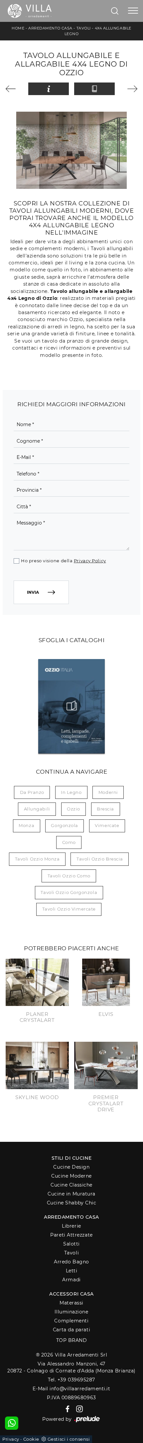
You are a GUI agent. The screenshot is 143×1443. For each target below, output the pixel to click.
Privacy (10, 1439)
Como (69, 842)
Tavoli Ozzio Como (69, 875)
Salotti (71, 1244)
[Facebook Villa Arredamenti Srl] (66, 1408)
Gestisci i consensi (69, 1439)
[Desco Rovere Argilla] (14, 89)
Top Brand (71, 1340)
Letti (71, 1271)
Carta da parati (71, 1330)
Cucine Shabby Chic (71, 1203)
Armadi (71, 1280)
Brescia (105, 808)
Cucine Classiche (71, 1185)
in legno (71, 792)
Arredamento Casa (50, 28)
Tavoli (83, 28)
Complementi (71, 1321)
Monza (26, 825)
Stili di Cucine (71, 1158)
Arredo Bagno (71, 1262)
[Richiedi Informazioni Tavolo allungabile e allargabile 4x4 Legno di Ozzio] (48, 89)
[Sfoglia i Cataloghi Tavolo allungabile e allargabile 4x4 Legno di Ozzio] (94, 89)
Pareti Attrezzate (71, 1235)
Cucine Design (71, 1167)
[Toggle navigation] (133, 11)
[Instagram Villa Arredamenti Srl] (77, 1408)
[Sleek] (128, 89)
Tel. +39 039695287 (71, 1380)
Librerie (71, 1226)
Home (18, 28)
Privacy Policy (90, 560)
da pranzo (32, 792)
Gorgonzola (64, 825)
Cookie (31, 1439)
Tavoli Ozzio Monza (37, 858)
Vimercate (107, 825)
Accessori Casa (71, 1294)
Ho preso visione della (63, 560)
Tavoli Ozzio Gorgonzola (69, 892)
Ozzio (73, 808)
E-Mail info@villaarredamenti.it (71, 1389)
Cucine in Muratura (71, 1194)
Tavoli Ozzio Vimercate (69, 909)
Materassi (71, 1303)
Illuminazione (71, 1312)
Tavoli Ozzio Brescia (99, 858)
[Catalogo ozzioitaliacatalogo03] (71, 706)
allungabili (37, 808)
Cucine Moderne (71, 1176)
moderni (108, 792)
